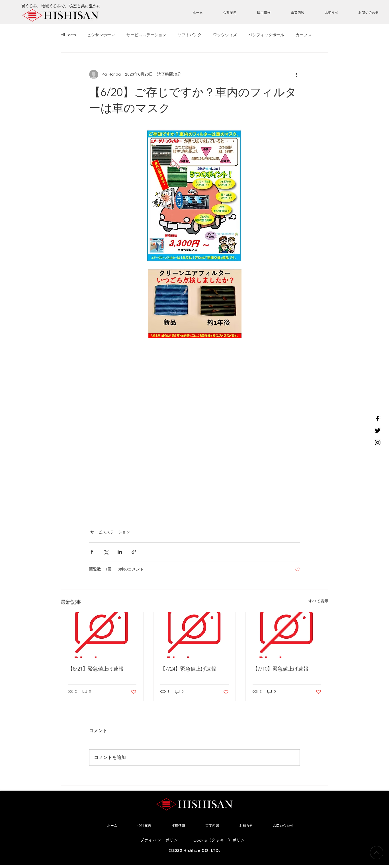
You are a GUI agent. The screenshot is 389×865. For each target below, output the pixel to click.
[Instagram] (377, 442)
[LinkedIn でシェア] (119, 552)
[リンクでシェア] (133, 552)
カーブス (304, 35)
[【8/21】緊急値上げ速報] (102, 635)
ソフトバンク (190, 35)
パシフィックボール (266, 35)
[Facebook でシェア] (92, 552)
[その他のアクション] (296, 74)
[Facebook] (377, 418)
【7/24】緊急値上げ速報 (188, 669)
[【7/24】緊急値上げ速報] (194, 635)
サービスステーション (146, 35)
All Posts (68, 35)
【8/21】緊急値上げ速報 (96, 669)
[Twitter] (377, 430)
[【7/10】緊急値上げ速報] (287, 635)
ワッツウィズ (225, 35)
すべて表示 (318, 601)
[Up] (376, 852)
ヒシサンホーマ (101, 35)
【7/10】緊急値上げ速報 (280, 669)
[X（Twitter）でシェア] (105, 552)
